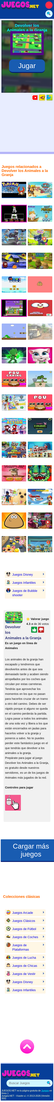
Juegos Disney (22, 574)
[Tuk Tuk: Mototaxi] (40, 334)
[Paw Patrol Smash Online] (40, 546)
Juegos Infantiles (24, 582)
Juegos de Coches (25, 937)
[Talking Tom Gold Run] (14, 452)
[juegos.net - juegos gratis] (20, 1073)
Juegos (45, 1090)
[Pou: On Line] (40, 404)
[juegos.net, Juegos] (20, 5)
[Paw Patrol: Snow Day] (14, 404)
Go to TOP (27, 1046)
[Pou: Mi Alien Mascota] (14, 522)
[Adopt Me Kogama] (14, 499)
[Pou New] (40, 286)
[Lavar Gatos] (40, 239)
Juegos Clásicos (23, 921)
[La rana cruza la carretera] (40, 263)
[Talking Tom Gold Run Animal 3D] (14, 546)
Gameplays (37, 97)
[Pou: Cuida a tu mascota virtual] (14, 381)
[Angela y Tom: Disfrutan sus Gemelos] (40, 522)
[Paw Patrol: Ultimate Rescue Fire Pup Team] (40, 452)
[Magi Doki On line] (14, 286)
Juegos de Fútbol (24, 929)
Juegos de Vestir (23, 974)
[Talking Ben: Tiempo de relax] (14, 475)
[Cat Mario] (14, 334)
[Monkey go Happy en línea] (14, 263)
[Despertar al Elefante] (40, 381)
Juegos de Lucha (24, 957)
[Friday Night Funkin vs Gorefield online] (40, 475)
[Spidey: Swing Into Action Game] (14, 428)
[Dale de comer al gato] (40, 310)
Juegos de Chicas (24, 966)
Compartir (52, 97)
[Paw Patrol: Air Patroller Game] (40, 499)
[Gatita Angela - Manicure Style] (40, 357)
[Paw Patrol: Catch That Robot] (14, 239)
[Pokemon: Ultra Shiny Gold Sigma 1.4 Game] (14, 192)
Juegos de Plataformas (20, 947)
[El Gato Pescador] (40, 215)
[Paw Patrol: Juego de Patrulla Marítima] (40, 192)
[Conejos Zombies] (40, 428)
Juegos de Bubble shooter (24, 593)
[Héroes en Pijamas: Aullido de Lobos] (14, 357)
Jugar (27, 66)
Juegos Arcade (22, 913)
